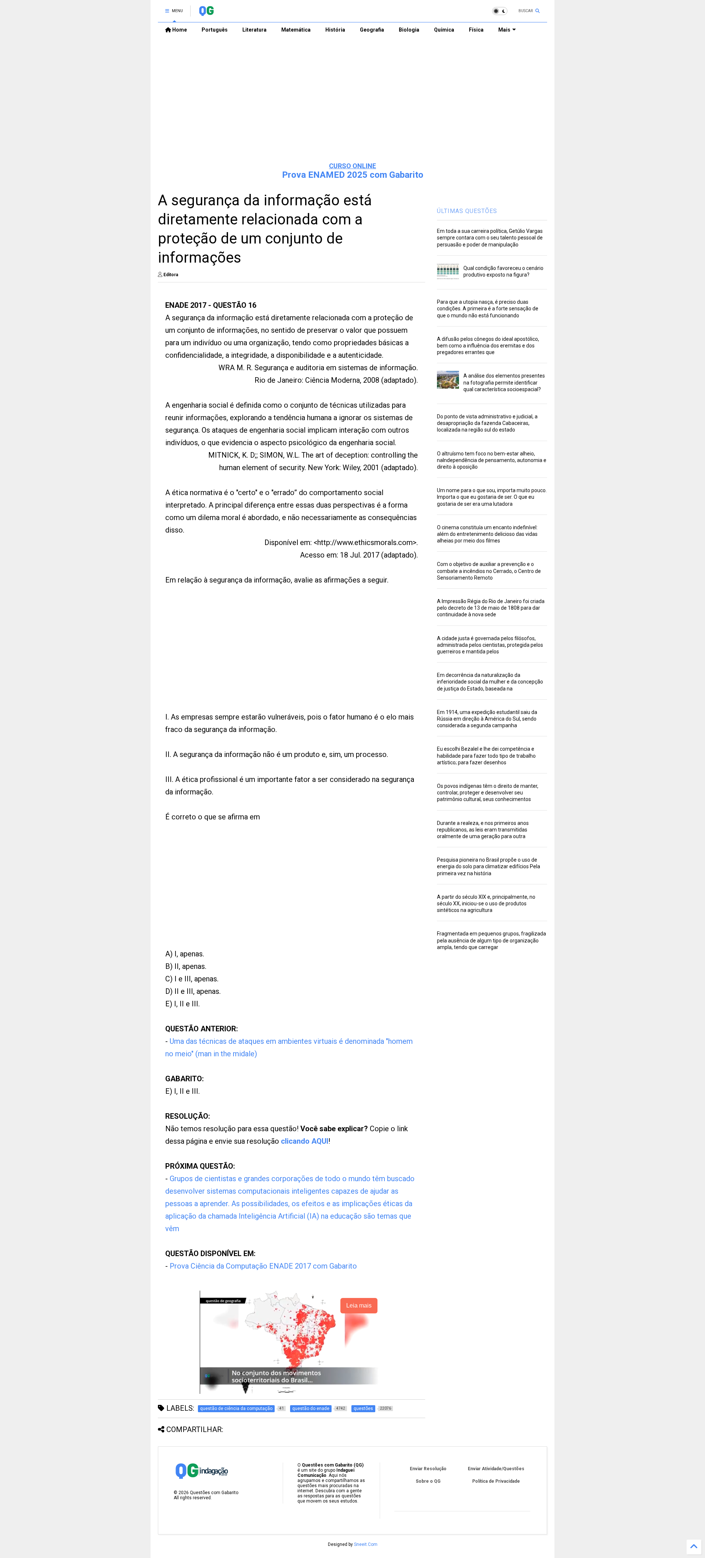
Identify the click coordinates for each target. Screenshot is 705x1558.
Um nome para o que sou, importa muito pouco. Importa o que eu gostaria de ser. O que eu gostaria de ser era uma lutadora (492, 496)
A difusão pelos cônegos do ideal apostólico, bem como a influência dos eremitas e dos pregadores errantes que (488, 345)
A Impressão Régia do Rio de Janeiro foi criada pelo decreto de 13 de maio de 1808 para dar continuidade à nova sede (491, 607)
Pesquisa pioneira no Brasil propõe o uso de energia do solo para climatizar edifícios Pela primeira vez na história (488, 866)
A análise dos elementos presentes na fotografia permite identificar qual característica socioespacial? (504, 382)
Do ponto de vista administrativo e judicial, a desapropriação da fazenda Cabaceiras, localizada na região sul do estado (487, 423)
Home (179, 30)
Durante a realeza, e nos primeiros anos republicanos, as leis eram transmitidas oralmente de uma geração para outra (483, 829)
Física (476, 30)
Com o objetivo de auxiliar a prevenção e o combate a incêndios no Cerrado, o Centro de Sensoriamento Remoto (489, 570)
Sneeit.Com (365, 1544)
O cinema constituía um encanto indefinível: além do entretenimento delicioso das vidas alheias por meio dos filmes (487, 534)
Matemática (296, 30)
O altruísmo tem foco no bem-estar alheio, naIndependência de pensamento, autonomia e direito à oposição (491, 460)
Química (444, 30)
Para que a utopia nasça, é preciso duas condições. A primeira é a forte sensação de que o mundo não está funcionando (487, 308)
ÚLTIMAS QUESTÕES (467, 211)
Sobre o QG (428, 1481)
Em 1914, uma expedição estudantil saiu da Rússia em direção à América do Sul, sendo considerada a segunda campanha (487, 718)
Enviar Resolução (428, 1468)
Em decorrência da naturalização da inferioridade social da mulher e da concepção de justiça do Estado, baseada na (490, 681)
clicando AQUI (304, 1141)
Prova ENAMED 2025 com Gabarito (352, 175)
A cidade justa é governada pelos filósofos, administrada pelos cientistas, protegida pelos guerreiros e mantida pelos (490, 644)
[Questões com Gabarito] (206, 13)
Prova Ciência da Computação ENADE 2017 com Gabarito (263, 1266)
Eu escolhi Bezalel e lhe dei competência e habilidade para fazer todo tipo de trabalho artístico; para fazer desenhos (486, 755)
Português (215, 30)
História (335, 30)
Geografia (372, 30)
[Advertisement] (352, 99)
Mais (504, 30)
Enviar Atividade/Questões (496, 1468)
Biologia (409, 30)
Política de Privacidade (496, 1481)
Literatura (254, 30)
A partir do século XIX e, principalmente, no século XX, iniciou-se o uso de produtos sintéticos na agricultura (486, 903)
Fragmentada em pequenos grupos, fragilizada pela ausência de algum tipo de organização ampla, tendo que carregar (491, 940)
